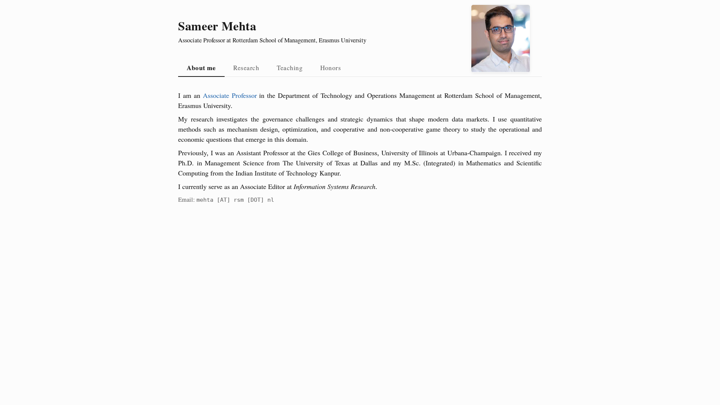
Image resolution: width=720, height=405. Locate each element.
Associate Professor (230, 95)
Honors (330, 67)
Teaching (290, 67)
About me (201, 67)
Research (246, 67)
